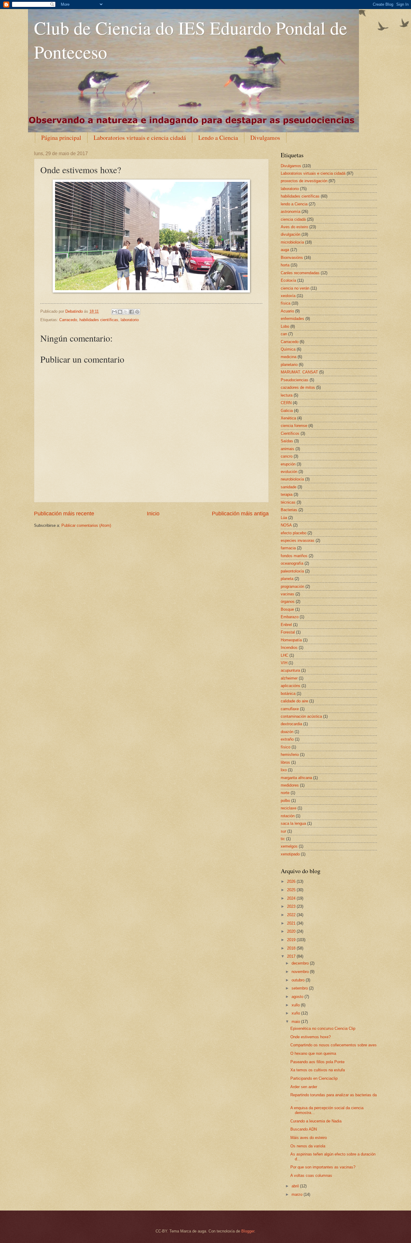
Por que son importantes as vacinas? (322, 1167)
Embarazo (289, 617)
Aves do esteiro (294, 227)
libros (285, 762)
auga (285, 249)
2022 (292, 915)
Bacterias (289, 510)
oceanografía (292, 563)
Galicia (287, 410)
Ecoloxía (288, 280)
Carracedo (68, 320)
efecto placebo (293, 533)
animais (287, 449)
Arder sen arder (303, 1087)
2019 (292, 940)
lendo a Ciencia (294, 204)
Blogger (247, 1231)
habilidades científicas (98, 320)
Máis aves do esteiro (308, 1137)
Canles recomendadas (300, 273)
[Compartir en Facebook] (131, 312)
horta (285, 265)
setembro (300, 988)
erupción (288, 464)
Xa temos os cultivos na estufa (317, 1070)
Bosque (287, 609)
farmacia (288, 548)
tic (283, 838)
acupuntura (290, 670)
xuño (296, 1013)
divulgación (290, 234)
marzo (298, 1194)
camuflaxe (290, 709)
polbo (285, 800)
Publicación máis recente (64, 514)
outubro (299, 980)
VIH (284, 663)
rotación (288, 816)
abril (296, 1186)
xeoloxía (288, 295)
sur (283, 831)
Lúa (284, 517)
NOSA (286, 525)
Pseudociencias (294, 380)
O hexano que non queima (313, 1053)
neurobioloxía (292, 479)
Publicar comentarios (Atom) (86, 525)
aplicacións (290, 685)
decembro (301, 963)
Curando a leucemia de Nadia (315, 1121)
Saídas (287, 441)
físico (285, 747)
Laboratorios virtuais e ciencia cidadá (140, 138)
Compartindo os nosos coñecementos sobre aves (333, 1045)
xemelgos (289, 846)
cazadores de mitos (298, 387)
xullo (296, 1005)
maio (296, 1021)
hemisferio (290, 754)
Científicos (290, 433)
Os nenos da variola (307, 1146)
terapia (286, 494)
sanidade (288, 487)
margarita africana (296, 777)
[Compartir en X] (126, 312)
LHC (284, 655)
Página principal (61, 138)
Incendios (289, 647)
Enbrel (286, 624)
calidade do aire (294, 701)
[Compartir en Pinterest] (137, 312)
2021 (292, 923)
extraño (287, 739)
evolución (289, 471)
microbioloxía (292, 242)
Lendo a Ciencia (218, 138)
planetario (289, 364)
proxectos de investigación (304, 181)
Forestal (288, 632)
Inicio (153, 514)
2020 (292, 931)
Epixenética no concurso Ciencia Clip (322, 1028)
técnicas (288, 502)
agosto (298, 996)
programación (292, 586)
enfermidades (292, 318)
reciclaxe (288, 808)
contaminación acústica (301, 716)
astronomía (290, 211)
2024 (292, 898)
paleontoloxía (292, 571)
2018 (292, 948)
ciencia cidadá (293, 219)
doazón (287, 731)
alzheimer (289, 678)
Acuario (287, 311)
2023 (292, 906)
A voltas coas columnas (311, 1175)
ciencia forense (294, 425)
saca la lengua (293, 823)
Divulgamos (265, 138)
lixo (284, 770)
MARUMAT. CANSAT (299, 372)
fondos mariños (294, 556)
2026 (292, 881)
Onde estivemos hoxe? (310, 1037)
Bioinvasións (292, 257)
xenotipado (290, 854)
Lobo (285, 326)
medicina (288, 356)
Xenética (288, 418)
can (284, 334)
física (285, 303)
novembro (301, 971)
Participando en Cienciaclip (314, 1078)
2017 (292, 956)
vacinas (287, 594)
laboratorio (130, 320)
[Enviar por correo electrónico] (114, 312)
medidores (290, 785)
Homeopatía (291, 640)
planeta (287, 578)
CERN (286, 403)
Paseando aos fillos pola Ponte (317, 1062)
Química (288, 349)
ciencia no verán (295, 288)
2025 (292, 890)
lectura (286, 395)
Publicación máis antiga (240, 514)
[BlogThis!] (120, 312)
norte (285, 792)
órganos (288, 601)
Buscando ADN (303, 1129)
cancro (286, 456)
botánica (288, 693)
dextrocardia (291, 724)
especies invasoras (297, 540)
